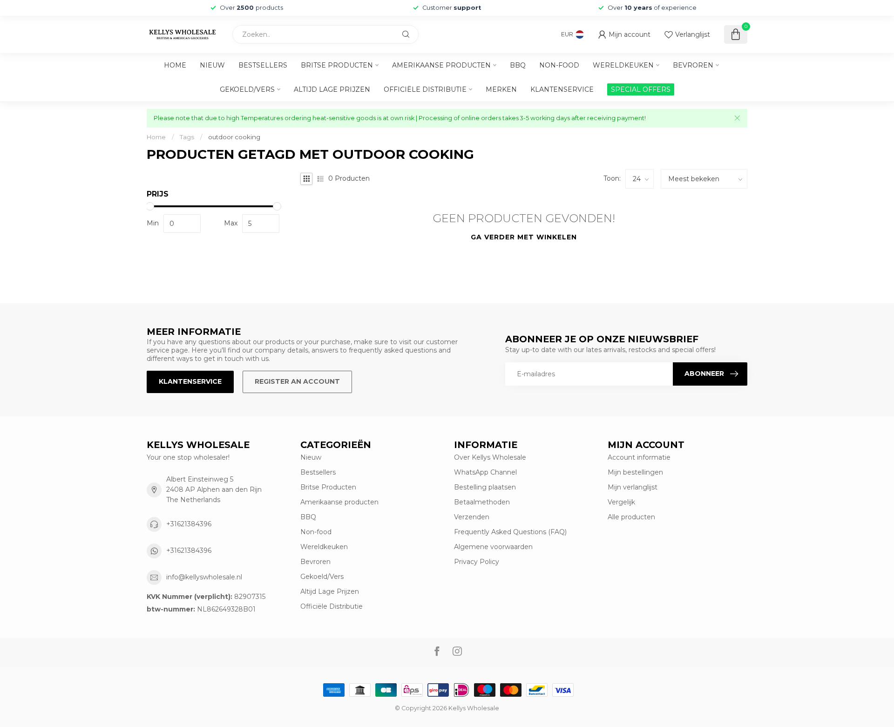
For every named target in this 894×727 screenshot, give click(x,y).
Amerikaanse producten (441, 65)
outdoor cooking (234, 137)
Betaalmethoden (482, 502)
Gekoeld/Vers (247, 89)
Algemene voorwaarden (493, 547)
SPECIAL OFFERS (640, 89)
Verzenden (471, 517)
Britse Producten (337, 65)
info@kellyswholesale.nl (204, 577)
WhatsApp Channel (485, 472)
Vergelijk (621, 502)
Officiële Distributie (425, 89)
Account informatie (639, 457)
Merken (501, 89)
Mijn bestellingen (635, 472)
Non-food (559, 65)
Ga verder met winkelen (524, 237)
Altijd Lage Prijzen (332, 89)
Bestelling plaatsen (485, 487)
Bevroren (693, 65)
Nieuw (212, 65)
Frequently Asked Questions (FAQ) (510, 532)
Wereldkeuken (623, 65)
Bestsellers (262, 65)
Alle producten (631, 517)
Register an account (297, 381)
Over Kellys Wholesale (490, 457)
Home (175, 65)
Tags (187, 137)
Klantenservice (562, 89)
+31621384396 (188, 524)
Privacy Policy (476, 561)
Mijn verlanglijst (632, 487)
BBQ (518, 65)
